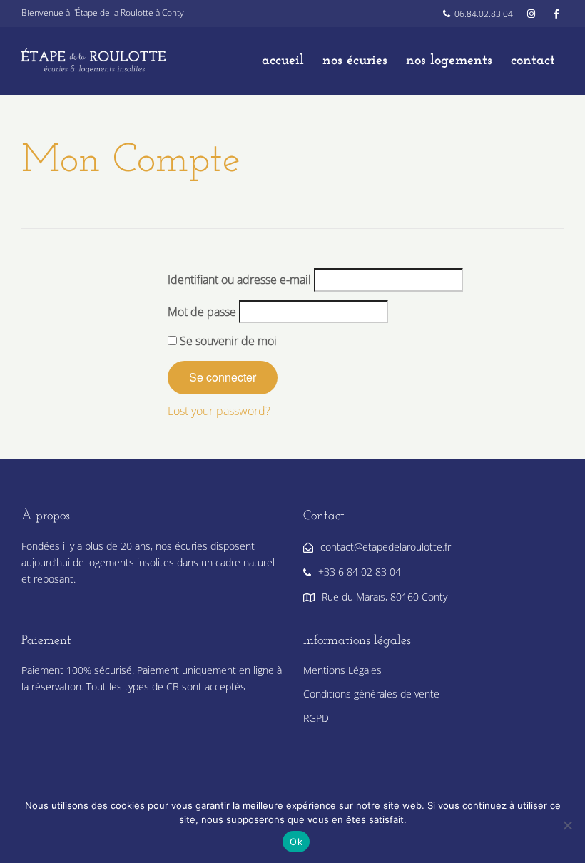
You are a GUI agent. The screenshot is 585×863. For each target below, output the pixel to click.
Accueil (283, 60)
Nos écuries (354, 60)
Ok (296, 841)
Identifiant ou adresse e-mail (239, 279)
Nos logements (449, 60)
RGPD (316, 718)
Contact (533, 60)
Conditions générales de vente (371, 693)
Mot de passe (202, 312)
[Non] (567, 825)
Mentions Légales (342, 670)
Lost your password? (219, 411)
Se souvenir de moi (227, 341)
